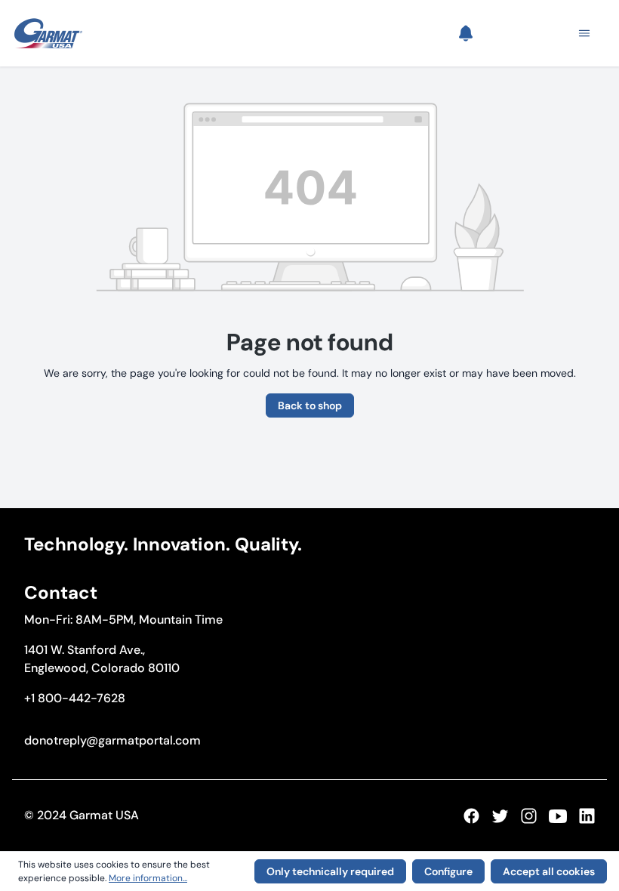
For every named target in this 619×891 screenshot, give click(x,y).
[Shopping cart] (531, 33)
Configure (448, 871)
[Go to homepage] (48, 33)
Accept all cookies (549, 871)
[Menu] (580, 33)
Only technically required (330, 871)
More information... (148, 878)
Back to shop (310, 405)
